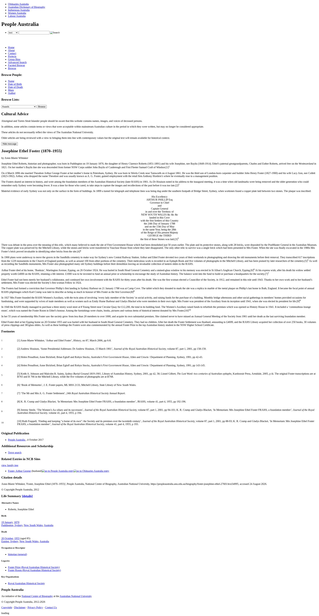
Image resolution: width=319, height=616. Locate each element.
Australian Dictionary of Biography (26, 7)
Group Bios (14, 59)
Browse (12, 68)
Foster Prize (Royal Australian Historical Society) (34, 567)
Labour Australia (17, 16)
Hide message (9, 144)
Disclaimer (19, 607)
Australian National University (76, 596)
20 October (7, 538)
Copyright (6, 607)
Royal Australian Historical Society (26, 583)
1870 (16, 522)
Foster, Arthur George (19, 471)
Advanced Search (17, 62)
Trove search (14, 452)
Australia (48, 525)
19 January (7, 522)
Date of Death (15, 87)
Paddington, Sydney (11, 525)
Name (11, 81)
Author (11, 93)
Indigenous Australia (19, 10)
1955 (17, 538)
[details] (27, 496)
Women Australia (17, 13)
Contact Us (51, 607)
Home (11, 47)
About (11, 50)
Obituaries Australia (18, 4)
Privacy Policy (35, 607)
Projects (12, 56)
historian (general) (17, 554)
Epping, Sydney (9, 541)
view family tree (9, 465)
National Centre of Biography (37, 596)
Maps (11, 90)
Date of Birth (15, 84)
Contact (12, 53)
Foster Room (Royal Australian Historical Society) (34, 570)
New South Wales (33, 525)
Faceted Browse (16, 65)
